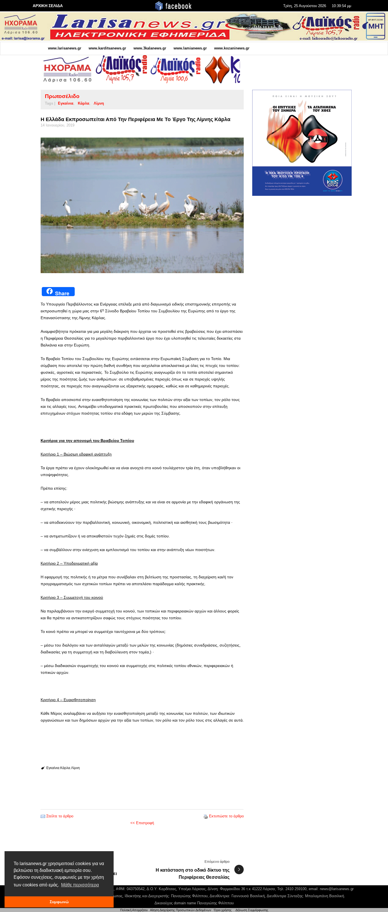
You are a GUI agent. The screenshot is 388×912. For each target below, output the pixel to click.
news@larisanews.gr (337, 889)
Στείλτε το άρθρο (59, 816)
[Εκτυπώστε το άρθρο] (205, 816)
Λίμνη (99, 103)
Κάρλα (83, 103)
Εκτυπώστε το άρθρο (226, 816)
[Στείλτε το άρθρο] (43, 816)
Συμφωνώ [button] (59, 901)
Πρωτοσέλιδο (62, 96)
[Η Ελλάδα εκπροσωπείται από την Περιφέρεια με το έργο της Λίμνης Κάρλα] (142, 205)
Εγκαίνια (65, 103)
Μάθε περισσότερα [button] (80, 884)
